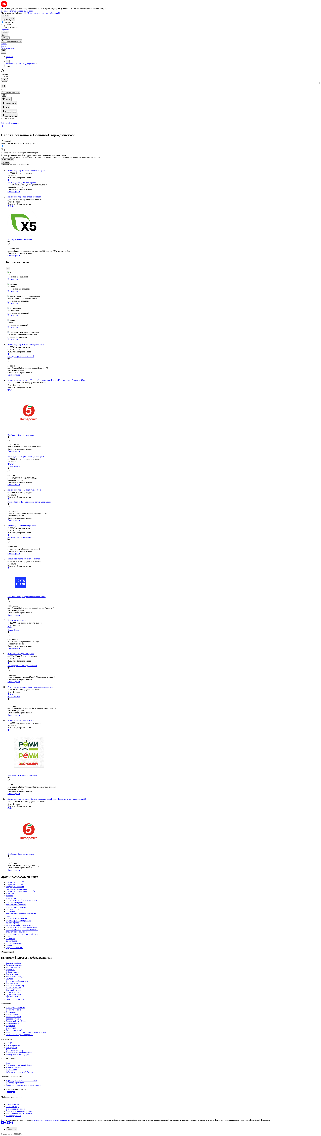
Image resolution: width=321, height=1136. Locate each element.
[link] (5, 37)
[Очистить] (4, 80)
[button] (4, 44)
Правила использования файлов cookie (44, 13)
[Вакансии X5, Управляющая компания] (163, 223)
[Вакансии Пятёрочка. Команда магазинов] (163, 412)
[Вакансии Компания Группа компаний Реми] (163, 752)
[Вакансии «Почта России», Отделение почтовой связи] (163, 583)
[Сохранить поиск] (3, 86)
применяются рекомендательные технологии (50, 1120)
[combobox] (12, 74)
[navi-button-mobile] (3, 51)
